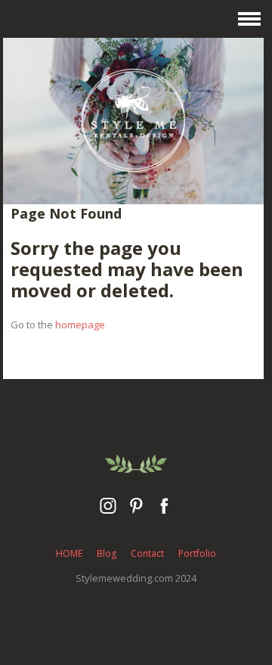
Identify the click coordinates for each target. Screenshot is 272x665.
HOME (69, 553)
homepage (80, 324)
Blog (106, 553)
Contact (147, 553)
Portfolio (197, 553)
